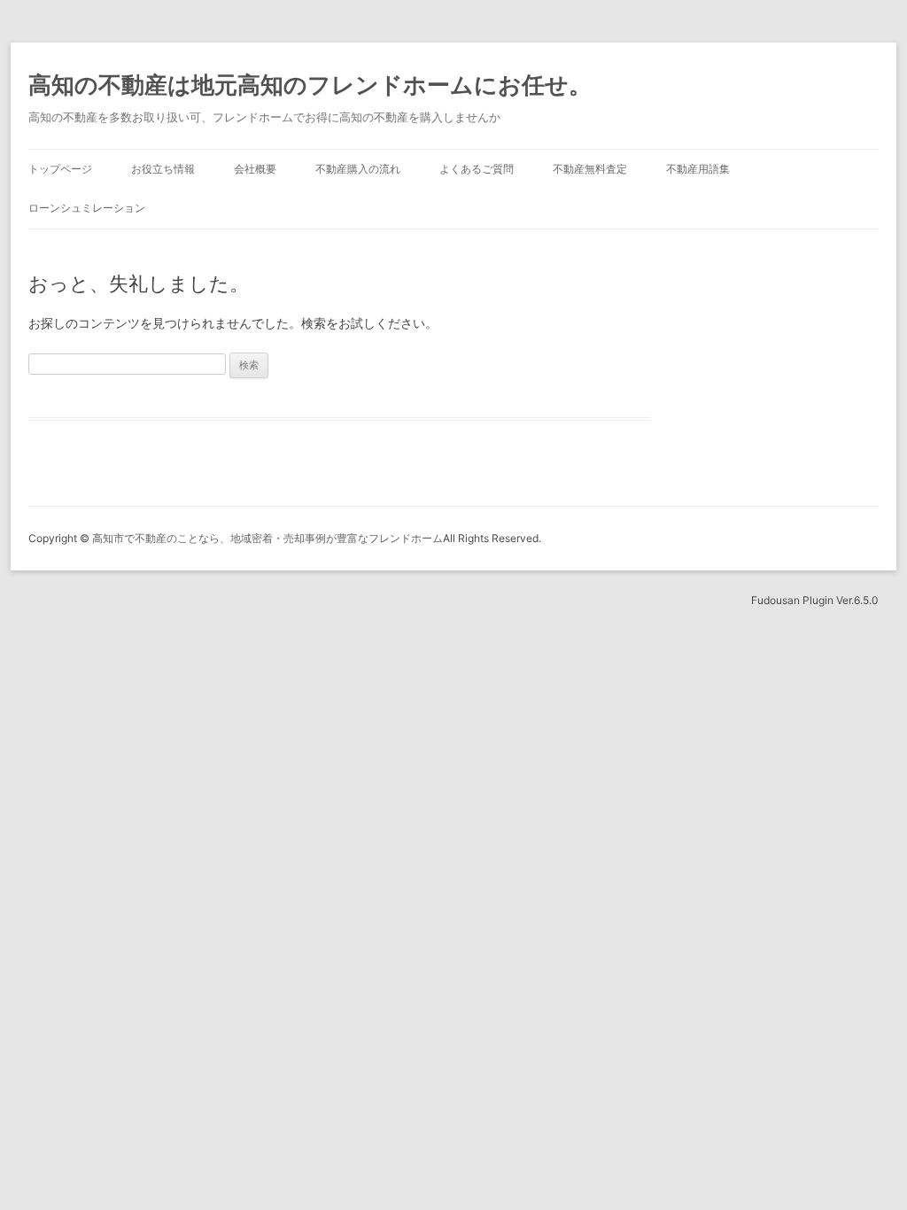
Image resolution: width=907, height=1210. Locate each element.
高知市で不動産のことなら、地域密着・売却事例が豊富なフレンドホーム (267, 538)
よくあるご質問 (476, 168)
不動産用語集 (698, 168)
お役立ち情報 (163, 168)
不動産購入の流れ (357, 168)
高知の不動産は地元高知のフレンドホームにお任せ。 (310, 84)
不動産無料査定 (590, 168)
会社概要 (255, 168)
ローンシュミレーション (86, 207)
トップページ (60, 168)
